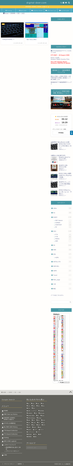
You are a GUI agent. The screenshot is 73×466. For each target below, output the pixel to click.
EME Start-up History (10, 414)
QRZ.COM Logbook (23, 11)
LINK (5, 455)
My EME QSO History (65, 11)
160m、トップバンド (32, 410)
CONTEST (63, 224)
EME (62, 249)
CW (36, 413)
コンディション (31, 432)
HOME (6, 410)
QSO (39, 425)
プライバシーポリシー (12, 451)
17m (29, 405)
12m (38, 403)
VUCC (34, 427)
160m (62, 208)
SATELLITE (62, 261)
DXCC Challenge (31, 417)
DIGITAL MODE (31, 415)
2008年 (10, 392)
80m (34, 408)
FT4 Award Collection (11, 434)
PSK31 (63, 238)
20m (34, 405)
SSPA (62, 270)
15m (43, 403)
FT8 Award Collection (11, 430)
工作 (61, 284)
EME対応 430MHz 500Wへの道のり (9, 418)
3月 (15, 392)
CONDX (63, 222)
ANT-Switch (62, 220)
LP (39, 422)
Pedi (44, 422)
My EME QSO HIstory (11, 427)
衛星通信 (30, 436)
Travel (61, 275)
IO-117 (43, 420)
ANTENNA (42, 410)
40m (43, 405)
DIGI (62, 231)
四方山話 (30, 434)
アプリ (35, 429)
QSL (62, 254)
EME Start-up (51, 10)
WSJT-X (29, 429)
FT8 (63, 236)
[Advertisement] (61, 31)
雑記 (62, 288)
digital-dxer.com (36, 2)
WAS (40, 427)
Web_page (61, 279)
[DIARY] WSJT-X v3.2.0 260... (64, 157)
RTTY (44, 425)
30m (39, 405)
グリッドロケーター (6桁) (59, 129)
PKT (29, 425)
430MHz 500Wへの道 (38, 11)
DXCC (43, 415)
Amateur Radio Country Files (60, 59)
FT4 (63, 234)
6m (62, 212)
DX (62, 245)
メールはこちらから (57, 295)
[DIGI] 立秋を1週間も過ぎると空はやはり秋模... (65, 175)
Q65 (62, 241)
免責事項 (20, 463)
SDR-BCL (61, 266)
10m (33, 403)
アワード (42, 429)
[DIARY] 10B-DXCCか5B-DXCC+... (63, 167)
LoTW (34, 422)
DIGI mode (42, 413)
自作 (40, 434)
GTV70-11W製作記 (10, 423)
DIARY (62, 217)
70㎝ (29, 408)
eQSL (62, 257)
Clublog (9, 10)
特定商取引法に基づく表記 (13, 448)
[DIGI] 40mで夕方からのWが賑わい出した (65, 145)
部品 (35, 436)
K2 (63, 227)
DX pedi (39, 417)
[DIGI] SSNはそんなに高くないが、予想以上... (65, 191)
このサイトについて (10, 444)
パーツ (38, 432)
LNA (29, 422)
